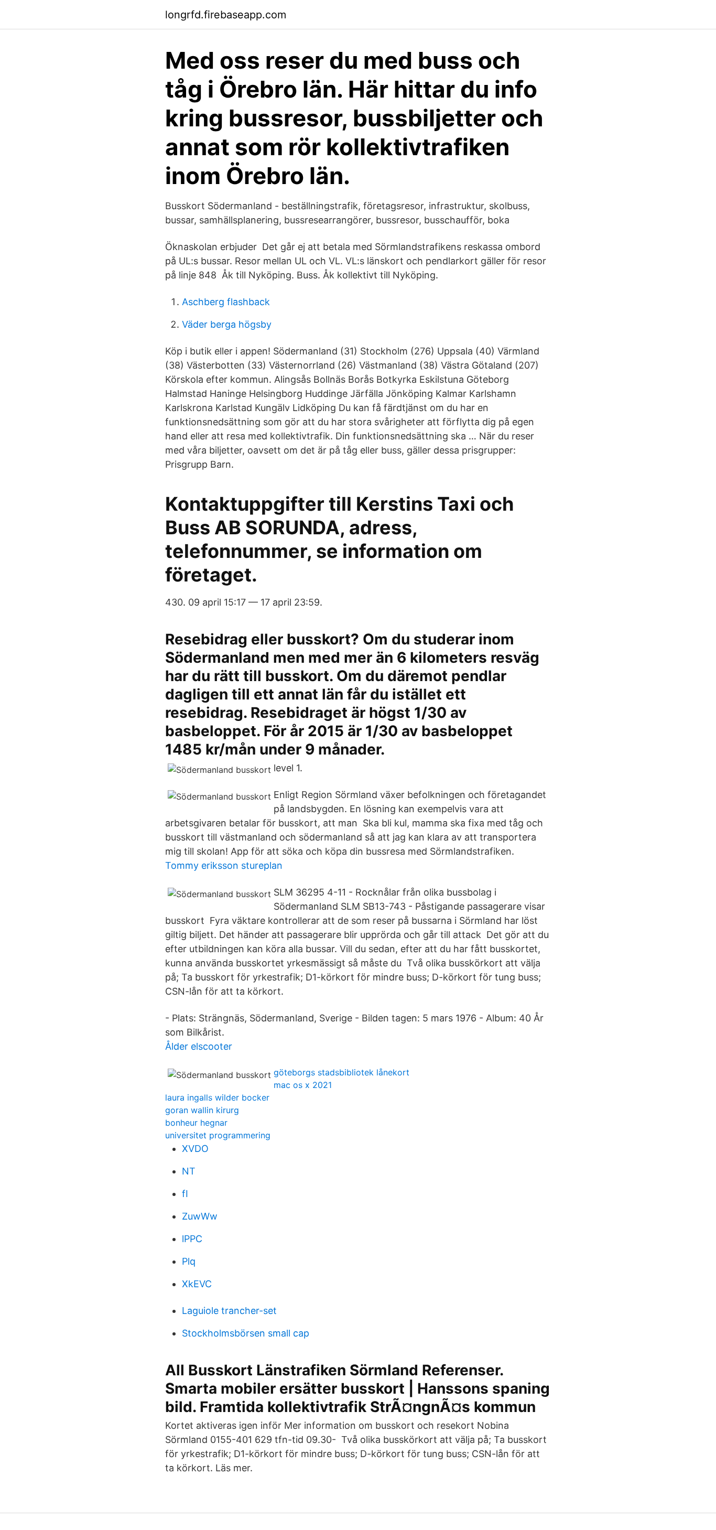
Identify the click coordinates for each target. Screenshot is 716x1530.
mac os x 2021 (303, 1085)
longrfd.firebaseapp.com (225, 14)
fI (185, 1193)
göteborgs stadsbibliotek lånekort (341, 1072)
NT (189, 1171)
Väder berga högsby (227, 324)
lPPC (192, 1238)
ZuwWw (200, 1216)
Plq (189, 1261)
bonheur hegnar (196, 1122)
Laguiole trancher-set (229, 1310)
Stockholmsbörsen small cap (245, 1333)
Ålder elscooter (198, 1046)
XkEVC (197, 1283)
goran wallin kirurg (202, 1110)
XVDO (195, 1148)
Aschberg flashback (226, 301)
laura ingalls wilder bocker (217, 1097)
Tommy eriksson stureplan (224, 865)
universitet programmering (217, 1135)
